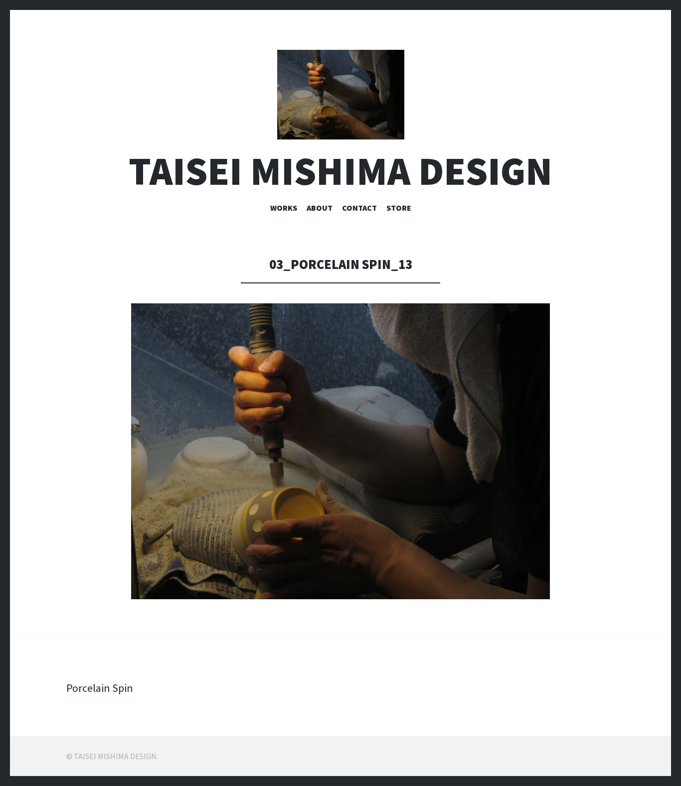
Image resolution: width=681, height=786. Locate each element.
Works (283, 208)
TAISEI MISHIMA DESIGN (340, 171)
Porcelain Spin (99, 688)
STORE (398, 208)
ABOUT (320, 208)
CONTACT (359, 208)
